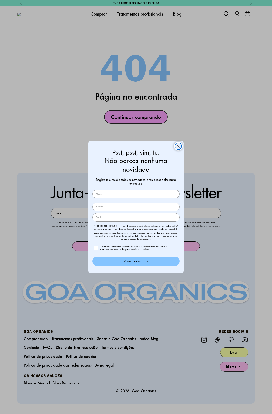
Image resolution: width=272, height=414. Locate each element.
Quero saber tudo (136, 261)
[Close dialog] (178, 146)
